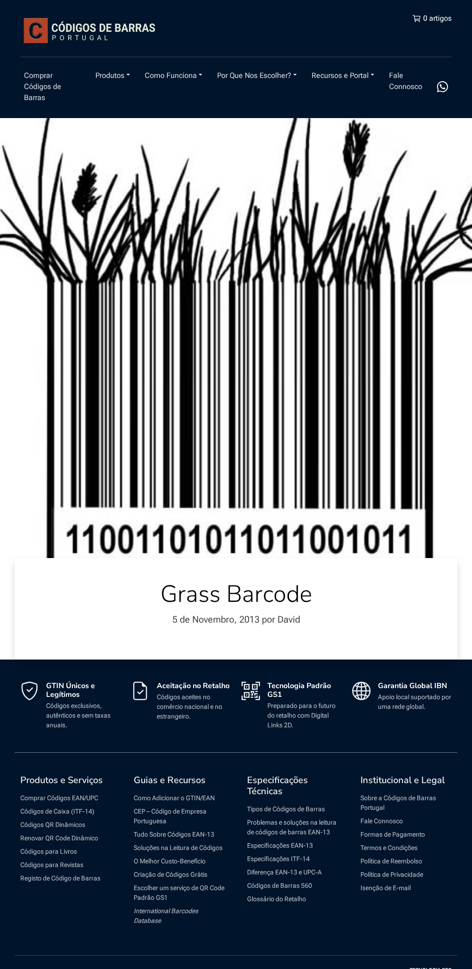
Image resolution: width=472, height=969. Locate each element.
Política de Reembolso (391, 861)
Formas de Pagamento (392, 834)
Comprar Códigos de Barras (42, 86)
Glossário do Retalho (276, 899)
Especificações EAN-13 (280, 845)
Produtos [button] (109, 75)
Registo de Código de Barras (60, 878)
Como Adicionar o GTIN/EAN (174, 798)
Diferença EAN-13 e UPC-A (284, 872)
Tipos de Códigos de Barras (286, 809)
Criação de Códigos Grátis (170, 874)
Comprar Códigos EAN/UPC (59, 798)
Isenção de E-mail (385, 888)
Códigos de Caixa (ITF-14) (57, 811)
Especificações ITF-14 (278, 858)
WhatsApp (442, 86)
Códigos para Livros (48, 851)
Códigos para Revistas (51, 864)
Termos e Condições (389, 847)
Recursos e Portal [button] (340, 75)
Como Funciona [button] (171, 75)
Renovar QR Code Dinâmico (59, 838)
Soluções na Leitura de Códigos (178, 847)
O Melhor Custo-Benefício (170, 861)
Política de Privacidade (391, 874)
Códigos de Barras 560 (279, 885)
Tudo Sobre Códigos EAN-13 (174, 834)
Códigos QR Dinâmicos (52, 824)
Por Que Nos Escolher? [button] (254, 75)
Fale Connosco (405, 81)
